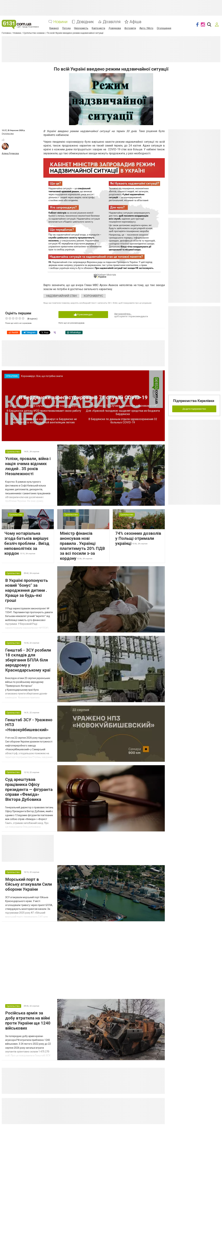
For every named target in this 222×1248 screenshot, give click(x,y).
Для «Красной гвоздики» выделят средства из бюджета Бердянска (123, 412)
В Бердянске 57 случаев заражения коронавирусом (122, 405)
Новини (60, 21)
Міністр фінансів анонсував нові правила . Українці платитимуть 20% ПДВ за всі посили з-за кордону (82, 546)
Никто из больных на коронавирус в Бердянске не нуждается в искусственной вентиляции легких (44, 420)
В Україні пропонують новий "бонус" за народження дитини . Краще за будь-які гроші (26, 590)
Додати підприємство (194, 409)
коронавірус (93, 296)
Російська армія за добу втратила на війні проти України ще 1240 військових (27, 1020)
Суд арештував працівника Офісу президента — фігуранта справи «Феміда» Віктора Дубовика (29, 789)
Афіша (135, 21)
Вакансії (54, 28)
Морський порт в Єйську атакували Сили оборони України (28, 884)
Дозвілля (112, 21)
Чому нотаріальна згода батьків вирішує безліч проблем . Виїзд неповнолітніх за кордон (26, 543)
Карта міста (98, 28)
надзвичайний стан (61, 296)
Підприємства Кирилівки (193, 401)
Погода (66, 28)
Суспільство (8, 133)
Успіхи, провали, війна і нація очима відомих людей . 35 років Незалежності (28, 466)
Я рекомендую (85, 314)
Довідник (85, 21)
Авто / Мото (146, 28)
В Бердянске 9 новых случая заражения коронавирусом (43, 405)
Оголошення (164, 28)
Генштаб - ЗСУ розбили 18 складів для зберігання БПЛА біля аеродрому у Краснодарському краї (28, 660)
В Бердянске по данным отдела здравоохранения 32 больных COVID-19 (122, 420)
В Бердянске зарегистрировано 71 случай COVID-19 (83, 397)
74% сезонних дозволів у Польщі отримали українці (138, 538)
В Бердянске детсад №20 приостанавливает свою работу (44, 410)
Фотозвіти (130, 28)
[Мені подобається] (3, 139)
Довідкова (115, 28)
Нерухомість (81, 28)
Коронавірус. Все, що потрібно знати (42, 376)
